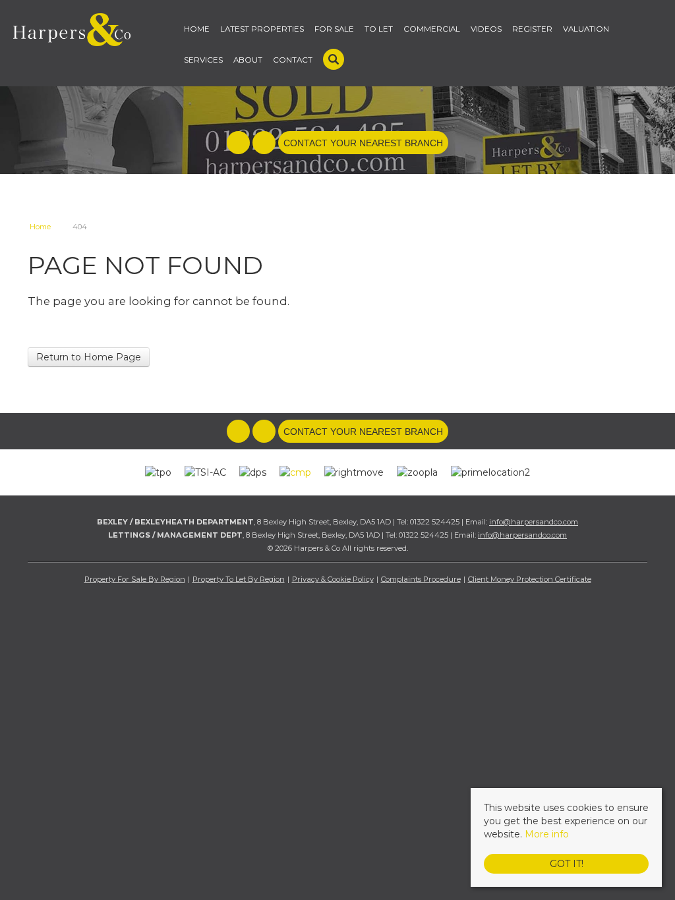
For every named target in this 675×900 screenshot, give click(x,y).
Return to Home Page (88, 357)
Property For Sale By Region (134, 579)
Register (532, 29)
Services (203, 60)
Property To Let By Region (238, 579)
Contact (292, 60)
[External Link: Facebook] (239, 144)
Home (197, 29)
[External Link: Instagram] (265, 144)
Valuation (586, 29)
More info (547, 834)
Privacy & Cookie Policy (333, 579)
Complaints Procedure (421, 579)
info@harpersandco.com (533, 521)
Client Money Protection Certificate (529, 579)
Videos (486, 29)
